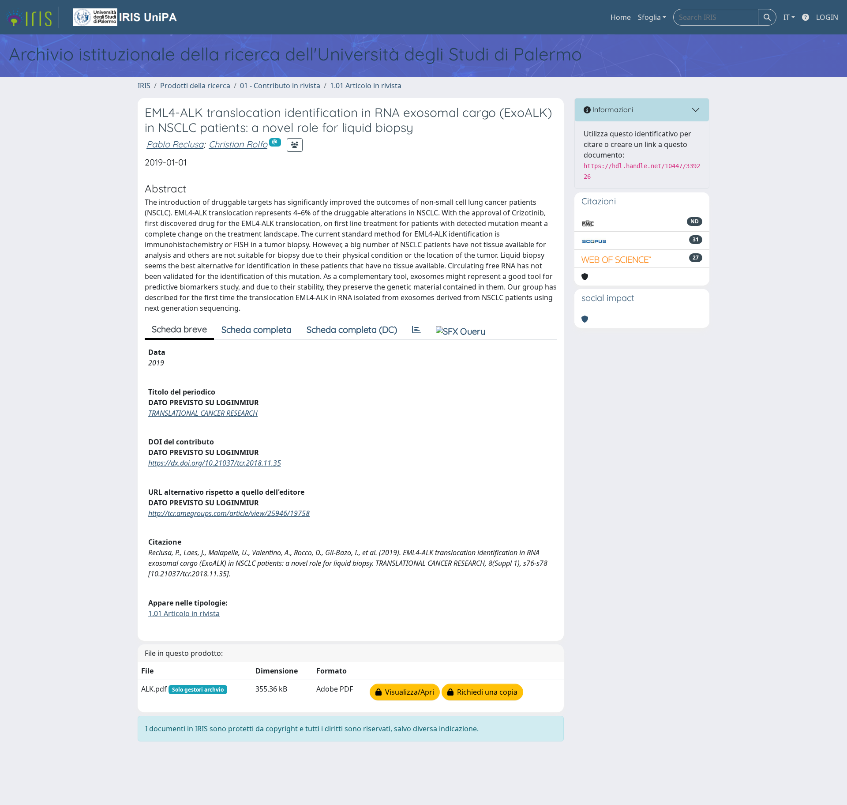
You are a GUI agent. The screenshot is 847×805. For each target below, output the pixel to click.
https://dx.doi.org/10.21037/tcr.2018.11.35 (214, 463)
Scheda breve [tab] (179, 329)
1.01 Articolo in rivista (365, 85)
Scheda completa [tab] (256, 329)
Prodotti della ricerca (195, 85)
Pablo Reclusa (174, 144)
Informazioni (612, 109)
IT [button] (786, 17)
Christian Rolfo (238, 144)
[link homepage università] (125, 17)
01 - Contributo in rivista (280, 85)
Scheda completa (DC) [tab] (352, 329)
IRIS (144, 85)
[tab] (416, 329)
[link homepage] (32, 17)
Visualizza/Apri (408, 692)
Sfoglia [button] (649, 17)
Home (621, 17)
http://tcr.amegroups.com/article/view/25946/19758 (229, 513)
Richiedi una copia (485, 692)
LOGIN (827, 17)
